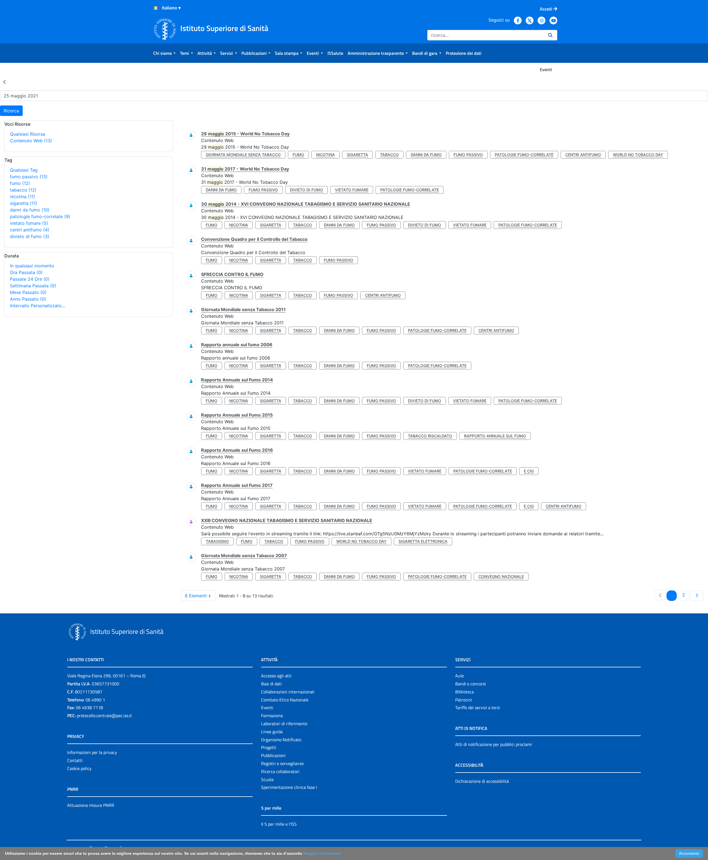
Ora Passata (26, 272)
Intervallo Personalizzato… (37, 305)
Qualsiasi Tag (24, 170)
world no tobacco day (638, 154)
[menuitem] (164, 53)
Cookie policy (79, 768)
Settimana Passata (33, 285)
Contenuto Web (31, 140)
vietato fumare (29, 223)
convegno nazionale (501, 576)
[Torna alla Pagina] (4, 81)
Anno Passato (28, 299)
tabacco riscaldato (430, 435)
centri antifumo (29, 230)
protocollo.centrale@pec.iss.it (104, 715)
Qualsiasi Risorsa (27, 134)
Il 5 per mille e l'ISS (279, 824)
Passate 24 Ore (30, 279)
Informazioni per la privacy (92, 752)
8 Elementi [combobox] (196, 595)
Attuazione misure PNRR (90, 805)
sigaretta (23, 203)
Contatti (75, 760)
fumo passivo (29, 176)
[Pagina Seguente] (697, 595)
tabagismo (217, 541)
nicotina (22, 196)
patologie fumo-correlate (40, 216)
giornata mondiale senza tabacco (243, 154)
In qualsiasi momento (32, 265)
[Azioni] (156, 8)
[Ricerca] (550, 35)
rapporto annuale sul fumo (495, 435)
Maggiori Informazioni (322, 853)
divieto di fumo (29, 236)
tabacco (23, 190)
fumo (20, 183)
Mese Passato (28, 292)
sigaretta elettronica (423, 541)
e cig (529, 471)
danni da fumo (30, 210)
